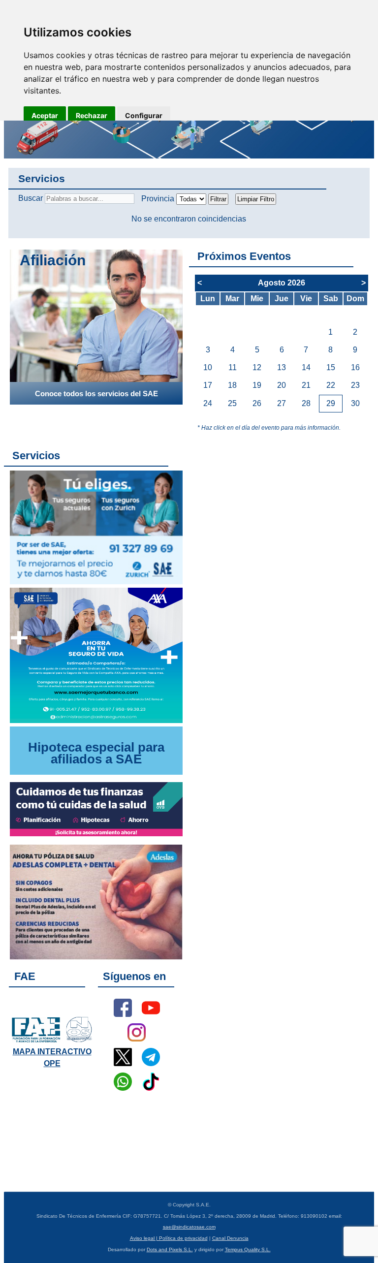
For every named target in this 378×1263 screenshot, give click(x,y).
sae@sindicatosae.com (189, 1227)
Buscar (30, 198)
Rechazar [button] (91, 115)
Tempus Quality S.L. (248, 1249)
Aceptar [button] (45, 115)
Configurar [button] (143, 115)
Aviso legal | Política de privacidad (169, 1238)
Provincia (157, 198)
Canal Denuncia (230, 1238)
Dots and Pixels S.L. (170, 1249)
